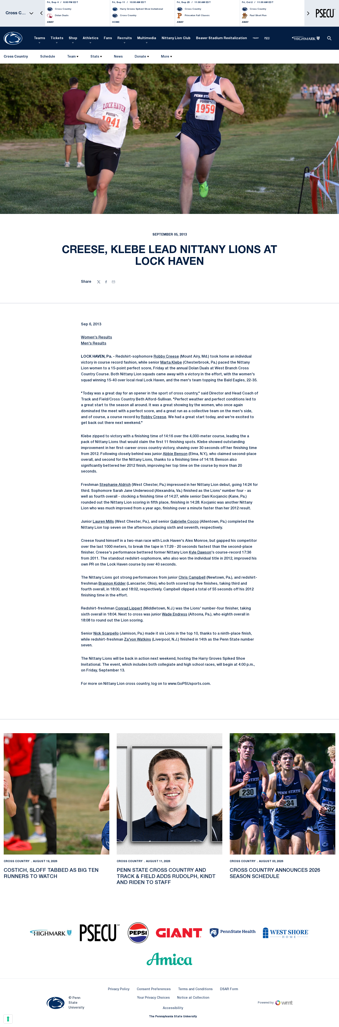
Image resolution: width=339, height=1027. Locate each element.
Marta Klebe (171, 362)
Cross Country (17, 861)
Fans (108, 38)
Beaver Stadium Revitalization (221, 38)
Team (71, 56)
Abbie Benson (175, 454)
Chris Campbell (191, 577)
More (165, 56)
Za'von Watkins (137, 639)
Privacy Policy (118, 989)
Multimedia (146, 38)
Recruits (124, 38)
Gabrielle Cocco (184, 521)
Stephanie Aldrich (115, 485)
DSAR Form (229, 989)
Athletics (90, 38)
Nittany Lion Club (176, 38)
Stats (94, 56)
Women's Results (96, 337)
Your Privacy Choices (153, 997)
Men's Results (93, 343)
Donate (140, 56)
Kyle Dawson (200, 552)
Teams (39, 38)
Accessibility (173, 1008)
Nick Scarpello (106, 633)
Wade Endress (174, 614)
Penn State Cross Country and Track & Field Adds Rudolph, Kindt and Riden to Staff (166, 876)
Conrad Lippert (128, 608)
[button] (41, 13)
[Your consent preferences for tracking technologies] (8, 1019)
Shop (73, 38)
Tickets (57, 38)
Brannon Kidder (112, 583)
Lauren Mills (103, 521)
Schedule (47, 56)
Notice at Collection (193, 997)
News (118, 56)
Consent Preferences (154, 989)
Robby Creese (166, 356)
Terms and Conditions (195, 989)
